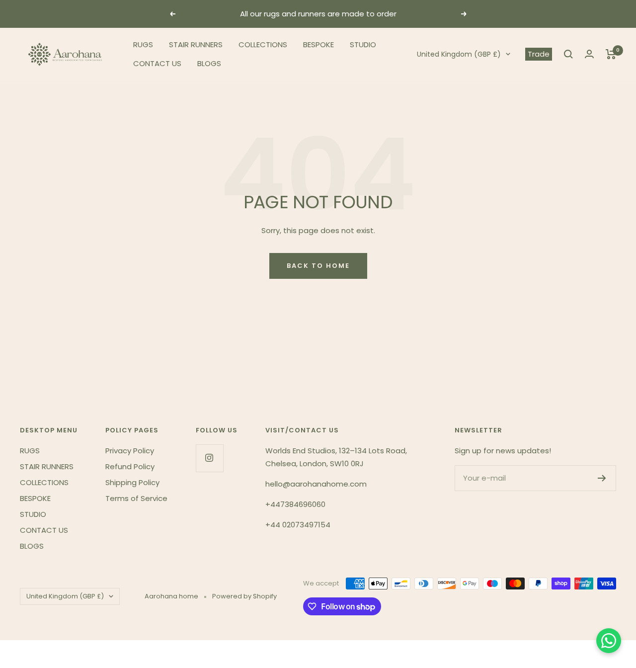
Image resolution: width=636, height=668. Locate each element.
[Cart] (611, 54)
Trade (539, 54)
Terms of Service (136, 498)
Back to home (318, 265)
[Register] (602, 478)
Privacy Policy (129, 450)
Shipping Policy (132, 482)
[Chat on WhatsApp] (608, 640)
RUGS (143, 44)
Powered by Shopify (244, 596)
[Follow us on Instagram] (209, 458)
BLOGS (209, 63)
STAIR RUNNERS (196, 44)
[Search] (568, 54)
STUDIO (363, 44)
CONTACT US (157, 63)
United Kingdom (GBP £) (459, 54)
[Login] (589, 54)
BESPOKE (318, 44)
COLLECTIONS (262, 44)
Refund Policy (130, 466)
